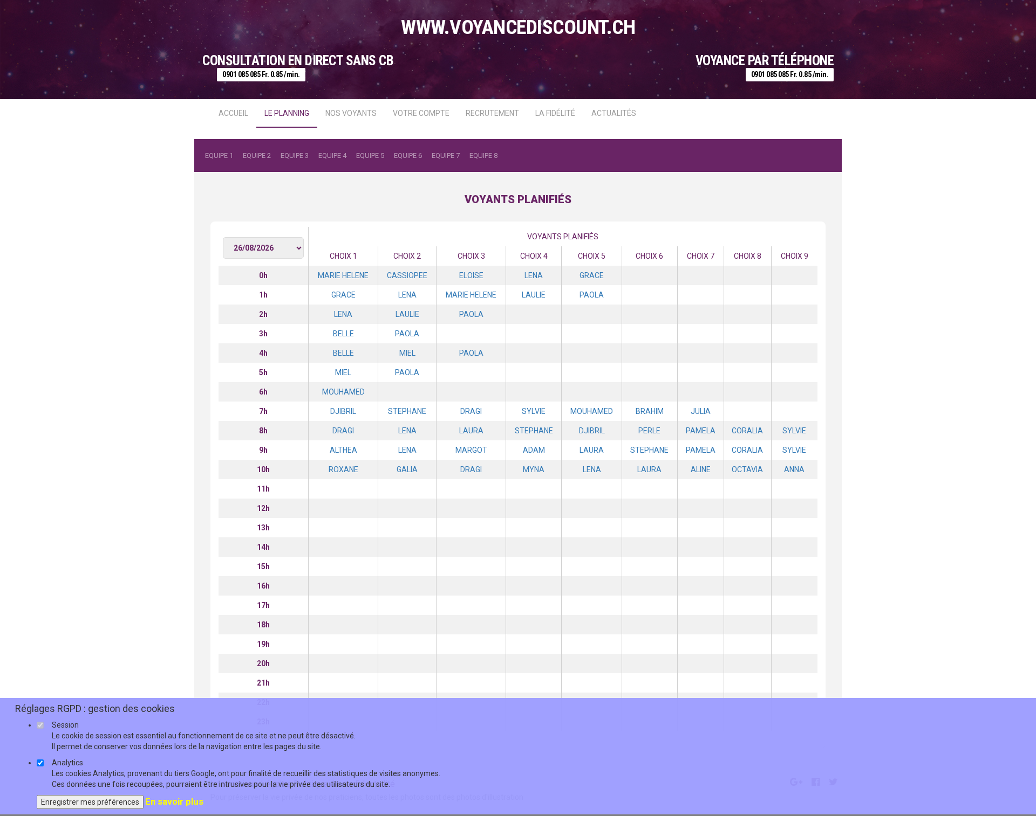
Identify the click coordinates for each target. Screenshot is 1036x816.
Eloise (471, 275)
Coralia (747, 430)
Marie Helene (343, 275)
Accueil (233, 113)
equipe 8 (483, 155)
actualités (613, 113)
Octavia (747, 469)
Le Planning (286, 113)
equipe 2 (257, 155)
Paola (592, 295)
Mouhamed (343, 392)
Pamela (700, 430)
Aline (701, 469)
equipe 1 (219, 155)
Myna (533, 469)
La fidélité (555, 113)
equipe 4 (332, 155)
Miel (407, 353)
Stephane (407, 411)
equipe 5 (370, 155)
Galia (407, 469)
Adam (534, 450)
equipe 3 (295, 155)
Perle (649, 430)
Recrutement (492, 113)
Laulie (534, 295)
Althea (343, 450)
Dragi (471, 411)
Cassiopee (407, 275)
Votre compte (421, 113)
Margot (471, 450)
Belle (343, 333)
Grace (592, 275)
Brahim (650, 411)
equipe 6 (408, 155)
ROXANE (343, 469)
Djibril (343, 411)
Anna (794, 469)
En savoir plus (174, 801)
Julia (701, 411)
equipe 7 (446, 155)
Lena (533, 275)
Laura (471, 430)
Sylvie (534, 411)
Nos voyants (351, 113)
